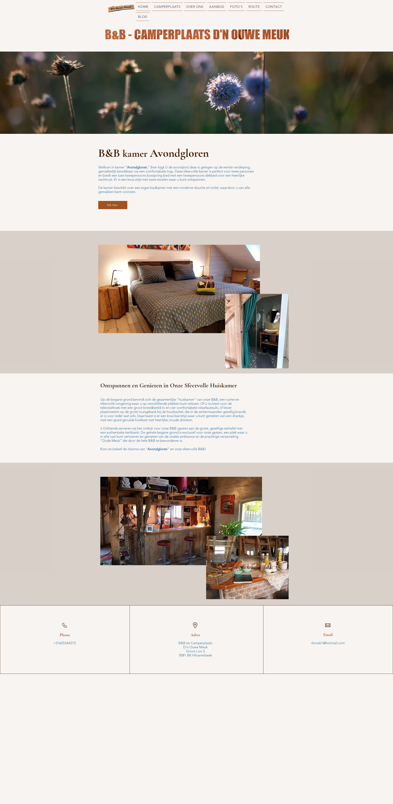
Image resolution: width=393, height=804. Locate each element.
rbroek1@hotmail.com (328, 643)
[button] (216, 6)
